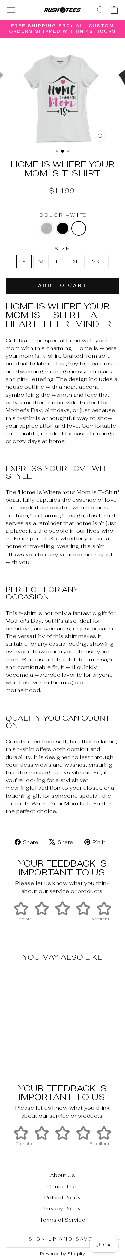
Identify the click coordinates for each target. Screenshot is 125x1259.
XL (76, 261)
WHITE (78, 228)
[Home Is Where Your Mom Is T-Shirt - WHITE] (34, 1056)
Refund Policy (62, 1197)
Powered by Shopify (62, 1253)
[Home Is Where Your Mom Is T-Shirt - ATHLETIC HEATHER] (19, 1056)
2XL (97, 261)
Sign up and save (61, 1239)
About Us (62, 1175)
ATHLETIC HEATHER (46, 228)
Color (62, 215)
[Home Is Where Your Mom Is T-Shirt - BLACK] (27, 1056)
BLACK (62, 228)
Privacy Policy (62, 1208)
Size (63, 249)
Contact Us (62, 1186)
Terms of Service (63, 1220)
